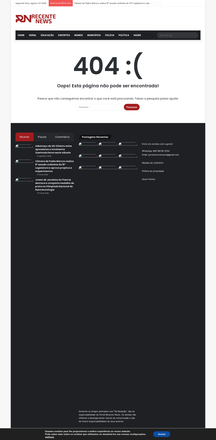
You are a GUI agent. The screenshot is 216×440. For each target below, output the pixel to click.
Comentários (62, 136)
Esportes (64, 35)
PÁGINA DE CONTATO (152, 163)
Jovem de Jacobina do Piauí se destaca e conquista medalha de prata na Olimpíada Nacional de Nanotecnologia (54, 184)
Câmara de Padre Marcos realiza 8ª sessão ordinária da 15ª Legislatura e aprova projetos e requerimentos (126, 3)
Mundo (78, 35)
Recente (24, 136)
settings (49, 437)
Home (21, 35)
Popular (42, 136)
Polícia (109, 35)
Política (124, 35)
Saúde (137, 35)
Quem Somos (148, 179)
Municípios (94, 35)
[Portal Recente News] (35, 18)
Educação (47, 35)
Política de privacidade (153, 171)
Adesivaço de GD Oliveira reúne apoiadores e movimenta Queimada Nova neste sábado (53, 149)
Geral (32, 35)
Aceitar (162, 434)
